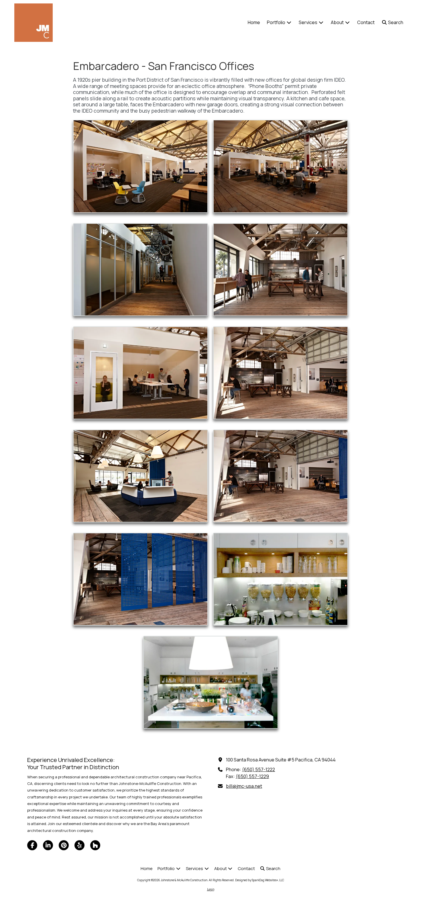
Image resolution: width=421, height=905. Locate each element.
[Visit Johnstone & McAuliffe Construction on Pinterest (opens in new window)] (64, 845)
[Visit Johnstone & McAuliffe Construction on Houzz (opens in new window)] (95, 845)
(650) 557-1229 (252, 776)
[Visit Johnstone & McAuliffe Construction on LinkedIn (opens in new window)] (48, 845)
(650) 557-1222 (258, 769)
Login (210, 889)
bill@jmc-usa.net (244, 786)
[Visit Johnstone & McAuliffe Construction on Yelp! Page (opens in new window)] (79, 845)
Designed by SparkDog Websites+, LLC (259, 880)
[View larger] (140, 166)
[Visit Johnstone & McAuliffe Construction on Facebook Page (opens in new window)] (32, 845)
